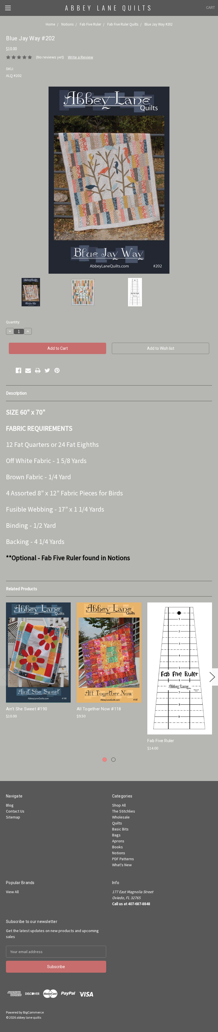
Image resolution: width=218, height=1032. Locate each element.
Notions (67, 24)
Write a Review (80, 57)
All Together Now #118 (99, 708)
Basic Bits (120, 829)
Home (50, 24)
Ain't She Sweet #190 (26, 708)
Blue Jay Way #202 (158, 24)
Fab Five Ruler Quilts (122, 24)
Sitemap (13, 817)
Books (117, 846)
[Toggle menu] (8, 8)
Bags (116, 835)
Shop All (119, 805)
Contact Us (15, 811)
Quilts (117, 823)
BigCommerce (33, 1012)
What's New (122, 864)
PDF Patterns (123, 858)
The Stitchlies (123, 811)
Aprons (118, 840)
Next (212, 677)
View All (12, 891)
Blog (10, 805)
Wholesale (121, 817)
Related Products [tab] (21, 588)
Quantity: (13, 322)
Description (16, 393)
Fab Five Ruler (90, 24)
